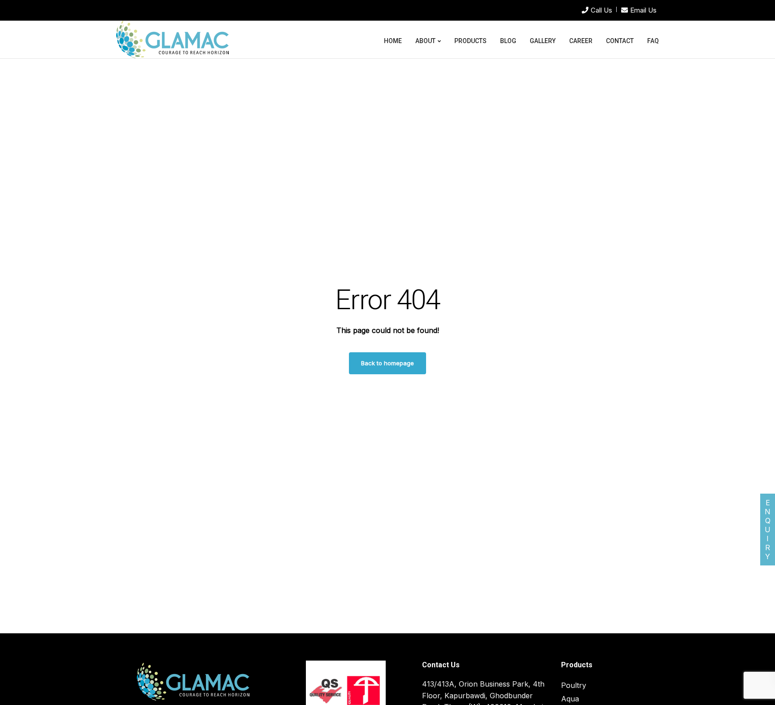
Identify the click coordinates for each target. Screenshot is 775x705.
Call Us (601, 10)
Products (470, 40)
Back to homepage (387, 363)
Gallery (543, 40)
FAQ (653, 40)
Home (393, 40)
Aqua (570, 698)
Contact (620, 40)
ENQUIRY (768, 529)
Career (580, 40)
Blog (508, 40)
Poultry (573, 685)
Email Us (643, 10)
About (425, 40)
